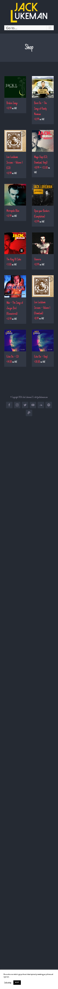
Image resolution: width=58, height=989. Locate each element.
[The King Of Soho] (15, 243)
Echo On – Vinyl (41, 357)
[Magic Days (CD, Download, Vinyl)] (43, 141)
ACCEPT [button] (17, 982)
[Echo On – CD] (15, 340)
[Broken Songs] (15, 87)
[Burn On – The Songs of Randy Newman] (43, 87)
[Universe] (43, 243)
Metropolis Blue (12, 211)
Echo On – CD (12, 357)
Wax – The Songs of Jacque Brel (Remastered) (14, 308)
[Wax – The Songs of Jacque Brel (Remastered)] (15, 286)
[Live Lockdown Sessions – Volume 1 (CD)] (15, 141)
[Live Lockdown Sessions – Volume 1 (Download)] (43, 286)
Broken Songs (12, 103)
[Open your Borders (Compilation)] (43, 195)
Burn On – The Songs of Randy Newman (40, 108)
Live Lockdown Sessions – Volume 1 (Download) (42, 308)
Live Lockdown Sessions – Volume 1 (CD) (14, 162)
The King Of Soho (13, 259)
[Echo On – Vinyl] (43, 340)
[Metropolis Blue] (15, 195)
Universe (37, 259)
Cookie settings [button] (7, 983)
